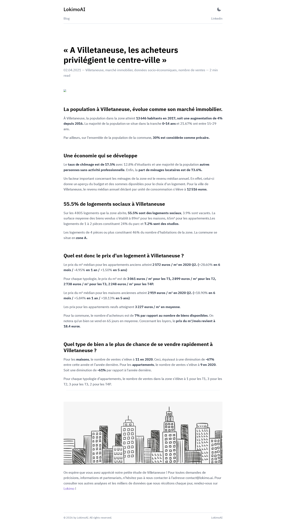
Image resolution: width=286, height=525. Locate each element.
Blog (67, 18)
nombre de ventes (191, 70)
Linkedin (216, 18)
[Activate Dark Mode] (219, 9)
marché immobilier (119, 70)
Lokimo (69, 488)
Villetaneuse (94, 70)
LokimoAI (216, 517)
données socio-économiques (155, 70)
